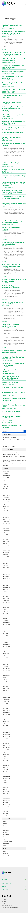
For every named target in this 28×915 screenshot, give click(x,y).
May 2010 (5, 787)
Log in (4, 851)
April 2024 (5, 515)
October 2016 (6, 673)
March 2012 (6, 765)
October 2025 (6, 477)
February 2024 (6, 519)
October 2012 (6, 749)
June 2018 (5, 631)
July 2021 (5, 583)
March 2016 (6, 688)
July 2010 (5, 782)
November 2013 (6, 734)
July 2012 (5, 756)
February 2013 (6, 745)
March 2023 (6, 541)
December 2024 (6, 499)
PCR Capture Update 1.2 (15, 452)
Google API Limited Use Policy (7, 905)
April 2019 (5, 616)
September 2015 (6, 699)
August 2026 (6, 471)
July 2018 (5, 629)
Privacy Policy (4, 901)
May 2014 (5, 725)
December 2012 (6, 747)
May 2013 (5, 741)
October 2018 (6, 627)
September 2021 (6, 578)
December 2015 (6, 695)
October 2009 (6, 802)
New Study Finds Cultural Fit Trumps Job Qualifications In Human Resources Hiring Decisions (13, 33)
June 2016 (5, 681)
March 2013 (6, 743)
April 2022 (5, 565)
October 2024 (6, 501)
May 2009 (5, 813)
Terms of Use (4, 903)
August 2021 (6, 580)
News (4, 825)
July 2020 (5, 591)
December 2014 (6, 712)
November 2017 (6, 646)
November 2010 (6, 778)
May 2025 (5, 488)
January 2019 (6, 620)
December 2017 (6, 644)
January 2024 (6, 521)
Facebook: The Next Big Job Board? (13, 128)
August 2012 (6, 754)
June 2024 (5, 510)
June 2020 (5, 594)
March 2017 (6, 662)
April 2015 (5, 708)
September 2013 (6, 736)
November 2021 (6, 574)
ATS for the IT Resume (9, 421)
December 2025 (6, 475)
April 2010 (5, 789)
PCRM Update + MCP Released (9, 437)
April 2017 (5, 659)
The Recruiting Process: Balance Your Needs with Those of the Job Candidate (13, 108)
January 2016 (6, 692)
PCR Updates (6, 830)
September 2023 (6, 530)
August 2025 (6, 482)
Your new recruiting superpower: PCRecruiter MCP (14, 439)
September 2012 (6, 752)
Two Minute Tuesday (7, 841)
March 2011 (6, 771)
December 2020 (6, 587)
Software (5, 836)
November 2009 (6, 800)
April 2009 (5, 815)
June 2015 (5, 703)
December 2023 (6, 523)
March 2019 (6, 618)
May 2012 (5, 760)
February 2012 (6, 767)
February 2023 (6, 543)
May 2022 (5, 563)
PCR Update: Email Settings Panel (10, 441)
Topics (4, 839)
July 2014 (5, 723)
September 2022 (6, 554)
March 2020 (6, 598)
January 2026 (6, 473)
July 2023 (5, 532)
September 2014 (6, 719)
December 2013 (6, 732)
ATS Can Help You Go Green (11, 411)
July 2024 (5, 508)
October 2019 (6, 605)
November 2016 (6, 670)
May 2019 (5, 613)
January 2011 (6, 774)
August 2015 (6, 701)
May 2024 (5, 512)
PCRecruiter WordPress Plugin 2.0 (10, 444)
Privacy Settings (3, 914)
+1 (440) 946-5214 (5, 899)
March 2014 (6, 730)
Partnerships (6, 828)
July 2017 (5, 655)
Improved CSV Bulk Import (9, 446)
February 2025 (6, 495)
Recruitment (6, 834)
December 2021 (6, 572)
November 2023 (6, 526)
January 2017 (6, 666)
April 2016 (5, 686)
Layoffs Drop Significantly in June (12, 132)
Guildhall (5, 463)
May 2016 (5, 684)
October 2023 (6, 528)
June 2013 (5, 738)
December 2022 (6, 548)
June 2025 (5, 486)
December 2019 (6, 602)
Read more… (11, 28)
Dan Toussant (6, 456)
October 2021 (6, 576)
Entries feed (5, 853)
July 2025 (5, 484)
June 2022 (5, 561)
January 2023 (6, 545)
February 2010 (6, 793)
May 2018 (5, 633)
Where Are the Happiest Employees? (13, 71)
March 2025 (6, 493)
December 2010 (6, 776)
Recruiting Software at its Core (11, 416)
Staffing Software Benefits (10, 382)
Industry (5, 823)
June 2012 (5, 758)
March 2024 (6, 517)
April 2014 (5, 727)
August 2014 (6, 721)
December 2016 (6, 668)
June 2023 (5, 534)
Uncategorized (6, 843)
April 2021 (5, 585)
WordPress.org (6, 858)
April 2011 (5, 769)
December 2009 (6, 798)
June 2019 (5, 611)
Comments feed (6, 855)
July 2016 (5, 679)
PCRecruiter (5, 832)
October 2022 (6, 552)
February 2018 (6, 640)
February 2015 (6, 710)
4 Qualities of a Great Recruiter (11, 102)
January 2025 (6, 497)
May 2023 (5, 537)
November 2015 (6, 697)
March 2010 (6, 791)
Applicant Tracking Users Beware (12, 387)
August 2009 (6, 806)
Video (4, 845)
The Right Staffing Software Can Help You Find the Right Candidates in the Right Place (13, 183)
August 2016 (6, 677)
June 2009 (5, 811)
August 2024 (6, 506)
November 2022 (6, 550)
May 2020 (5, 596)
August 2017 (6, 653)
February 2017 (6, 664)
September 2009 (6, 804)
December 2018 (6, 622)
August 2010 (6, 780)
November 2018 (6, 624)
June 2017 (5, 657)
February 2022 (6, 567)
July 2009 (5, 809)
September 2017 (6, 651)
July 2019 (5, 609)
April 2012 (5, 763)
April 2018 (5, 635)
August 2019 (6, 607)
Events (4, 821)
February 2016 (6, 690)
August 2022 (6, 556)
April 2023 (5, 539)
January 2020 (6, 600)
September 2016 (6, 675)
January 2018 (6, 642)
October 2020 (6, 589)
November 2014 (6, 714)
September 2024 (6, 504)
